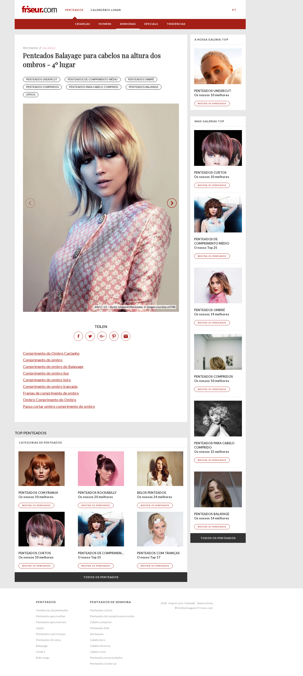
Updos (30, 94)
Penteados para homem (51, 622)
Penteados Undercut (41, 79)
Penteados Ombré (141, 79)
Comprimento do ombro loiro (47, 379)
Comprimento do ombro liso (46, 373)
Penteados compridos (42, 87)
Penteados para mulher (51, 616)
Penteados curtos (101, 610)
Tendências (176, 23)
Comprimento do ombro (42, 360)
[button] (172, 203)
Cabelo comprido (100, 622)
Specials (151, 23)
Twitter (90, 336)
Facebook (78, 336)
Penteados (74, 9)
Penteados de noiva (48, 640)
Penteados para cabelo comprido (93, 87)
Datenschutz (205, 603)
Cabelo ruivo (98, 651)
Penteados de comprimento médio (93, 79)
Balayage (41, 646)
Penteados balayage (143, 87)
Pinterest (114, 336)
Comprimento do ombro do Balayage (53, 366)
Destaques (97, 634)
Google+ (102, 336)
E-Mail (125, 336)
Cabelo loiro (97, 640)
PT (234, 9)
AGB (164, 603)
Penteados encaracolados (106, 657)
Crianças (82, 23)
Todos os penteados (101, 577)
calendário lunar (106, 9)
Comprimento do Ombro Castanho (51, 353)
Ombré (40, 651)
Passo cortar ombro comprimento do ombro (59, 406)
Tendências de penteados (52, 610)
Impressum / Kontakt (182, 603)
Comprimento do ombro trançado (50, 386)
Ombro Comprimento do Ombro (49, 399)
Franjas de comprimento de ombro (51, 393)
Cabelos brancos (100, 646)
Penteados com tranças (51, 634)
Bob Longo (42, 657)
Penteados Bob (99, 628)
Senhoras (128, 23)
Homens (105, 23)
